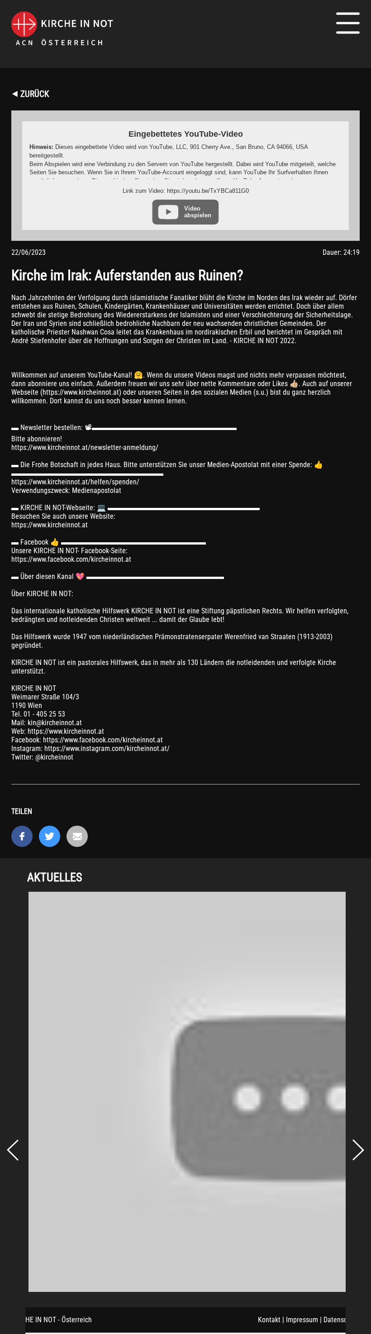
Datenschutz (341, 1319)
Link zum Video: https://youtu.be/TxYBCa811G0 (186, 190)
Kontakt (269, 1319)
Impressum (302, 1319)
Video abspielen (197, 212)
